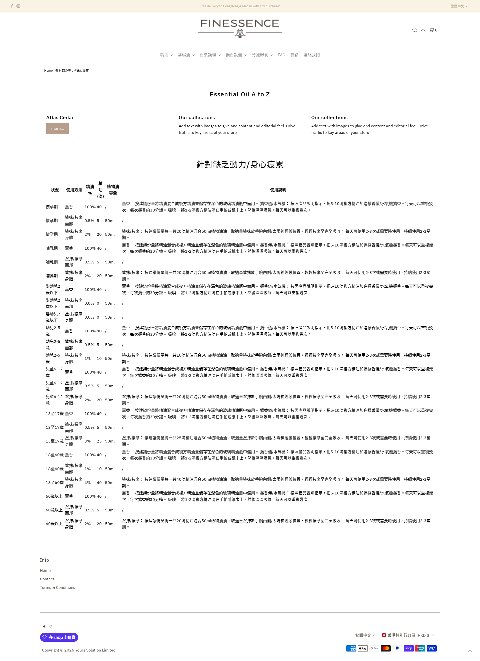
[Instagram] (18, 6)
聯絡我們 (312, 54)
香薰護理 (208, 54)
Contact (47, 578)
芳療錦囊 (260, 54)
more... (57, 128)
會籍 (294, 54)
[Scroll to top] (470, 651)
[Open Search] (414, 30)
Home (48, 70)
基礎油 (184, 54)
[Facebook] (12, 6)
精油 (164, 54)
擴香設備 (234, 54)
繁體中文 (457, 6)
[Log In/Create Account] (423, 30)
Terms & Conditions (57, 587)
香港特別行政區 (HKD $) (409, 635)
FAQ (281, 54)
